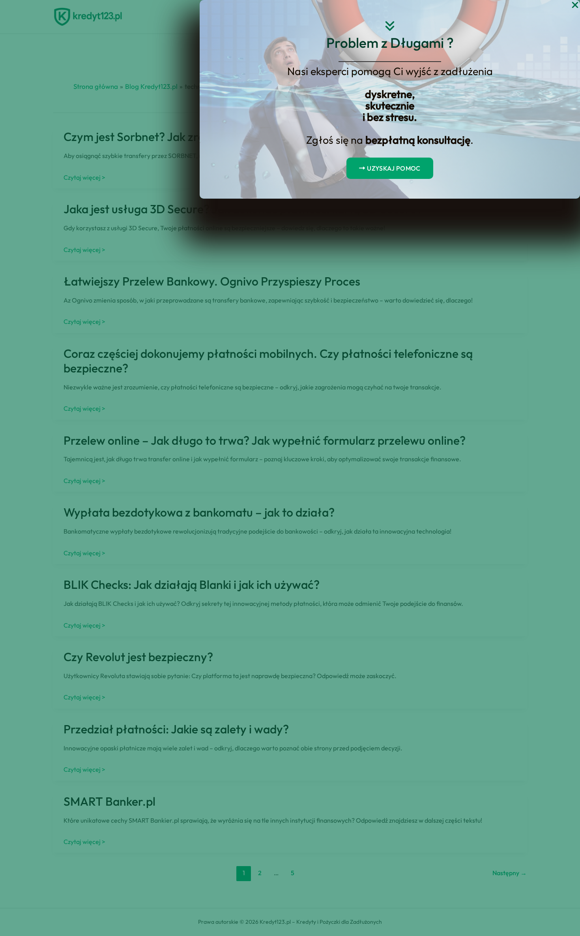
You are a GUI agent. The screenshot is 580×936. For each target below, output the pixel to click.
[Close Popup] (575, 5)
